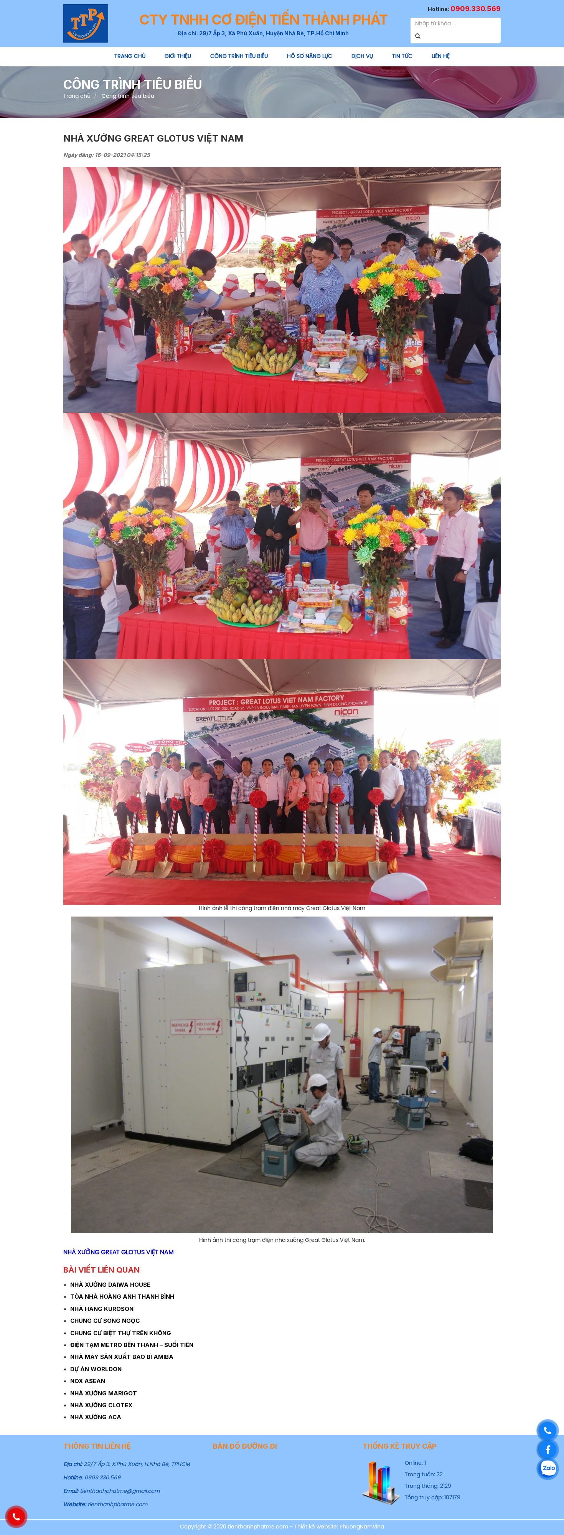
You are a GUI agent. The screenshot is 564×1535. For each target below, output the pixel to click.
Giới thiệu (178, 56)
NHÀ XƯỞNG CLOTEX (101, 1405)
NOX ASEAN (87, 1381)
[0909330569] (547, 1468)
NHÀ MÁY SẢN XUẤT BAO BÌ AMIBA (121, 1356)
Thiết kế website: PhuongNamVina (339, 1527)
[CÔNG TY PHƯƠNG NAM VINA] (85, 23)
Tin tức (402, 56)
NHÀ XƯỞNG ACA (95, 1417)
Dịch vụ (362, 56)
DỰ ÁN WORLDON (96, 1369)
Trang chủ (129, 56)
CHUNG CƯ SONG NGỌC (105, 1320)
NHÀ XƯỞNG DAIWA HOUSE (110, 1284)
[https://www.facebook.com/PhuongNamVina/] (547, 1449)
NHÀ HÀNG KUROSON (102, 1308)
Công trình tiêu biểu (239, 56)
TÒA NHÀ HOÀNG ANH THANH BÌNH (122, 1296)
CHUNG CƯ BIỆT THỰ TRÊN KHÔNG (120, 1333)
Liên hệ (441, 56)
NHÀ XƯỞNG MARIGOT (103, 1393)
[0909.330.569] (547, 1430)
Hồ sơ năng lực (309, 56)
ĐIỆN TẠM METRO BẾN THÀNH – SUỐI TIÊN (131, 1345)
